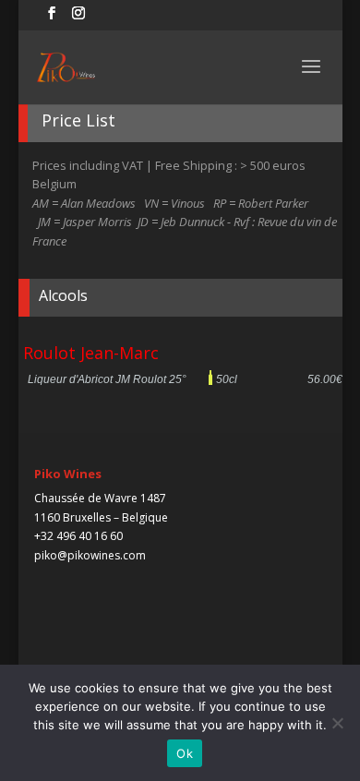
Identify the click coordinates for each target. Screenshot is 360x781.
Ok (184, 753)
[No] (337, 723)
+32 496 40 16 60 (78, 536)
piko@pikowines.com (90, 555)
